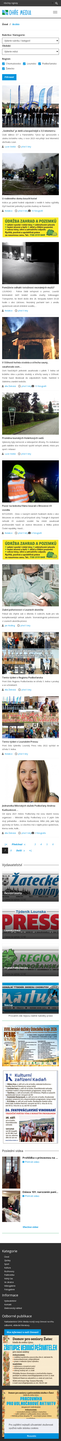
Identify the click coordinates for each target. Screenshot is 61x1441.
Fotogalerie (9, 1289)
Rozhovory (9, 1271)
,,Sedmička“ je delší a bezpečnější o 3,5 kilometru (28, 130)
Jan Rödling (10, 625)
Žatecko (9, 68)
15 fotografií (40, 386)
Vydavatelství (10, 1300)
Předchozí (17, 844)
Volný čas (8, 1278)
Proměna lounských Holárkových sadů (23, 438)
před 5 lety (26, 146)
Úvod (5, 24)
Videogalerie (9, 1285)
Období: (6, 45)
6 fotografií (36, 533)
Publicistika (9, 1275)
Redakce (9, 210)
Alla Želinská (10, 386)
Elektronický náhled (13, 1308)
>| (30, 850)
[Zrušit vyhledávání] (56, 3)
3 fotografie (40, 833)
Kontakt (7, 1304)
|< (6, 844)
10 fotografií (37, 210)
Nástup (8, 1005)
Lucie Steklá (10, 146)
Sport (6, 1264)
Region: (6, 58)
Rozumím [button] (31, 1436)
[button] (39, 1428)
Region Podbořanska (16, 967)
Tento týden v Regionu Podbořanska (22, 677)
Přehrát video (31, 1161)
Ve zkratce (9, 1282)
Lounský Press (12, 930)
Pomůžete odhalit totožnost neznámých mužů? (28, 287)
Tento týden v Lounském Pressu (20, 741)
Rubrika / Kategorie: (13, 35)
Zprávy (7, 1260)
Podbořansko (49, 63)
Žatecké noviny (13, 893)
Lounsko (31, 63)
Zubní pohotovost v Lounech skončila (22, 609)
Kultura (7, 1267)
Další (19, 850)
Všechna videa (30, 1227)
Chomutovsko (13, 63)
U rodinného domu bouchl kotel (19, 198)
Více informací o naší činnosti (23, 1332)
